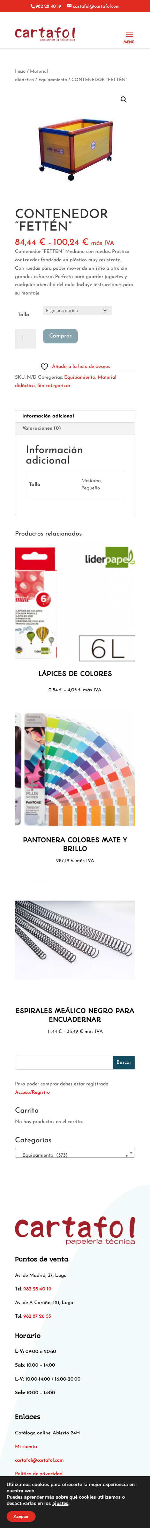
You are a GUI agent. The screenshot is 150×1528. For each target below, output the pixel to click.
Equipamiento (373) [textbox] (73, 1155)
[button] (124, 99)
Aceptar (21, 1516)
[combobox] (75, 1153)
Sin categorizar (53, 385)
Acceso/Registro (32, 1092)
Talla (23, 315)
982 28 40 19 (48, 6)
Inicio (20, 71)
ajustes (60, 1503)
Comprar (60, 336)
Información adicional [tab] (48, 416)
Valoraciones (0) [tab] (41, 428)
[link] (39, 1460)
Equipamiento (52, 80)
